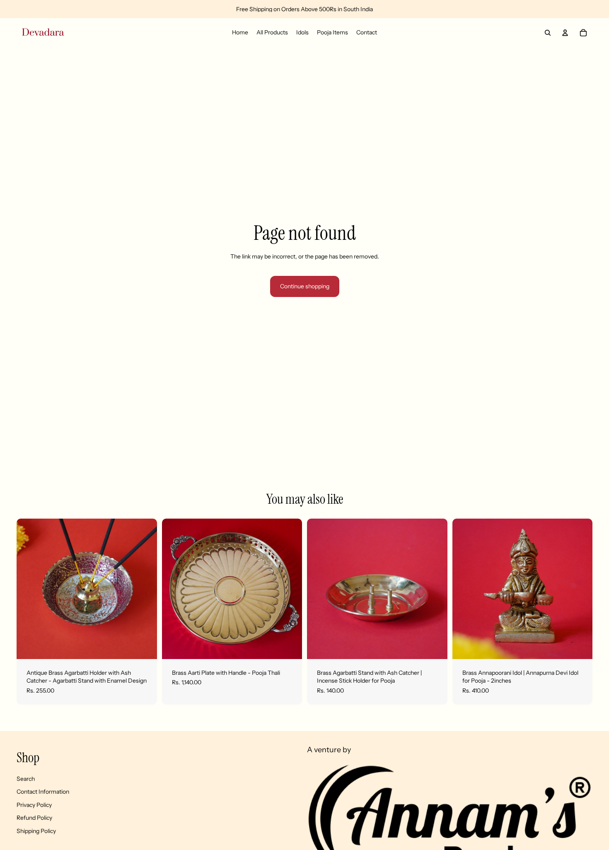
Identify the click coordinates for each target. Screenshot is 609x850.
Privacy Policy (34, 805)
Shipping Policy (36, 831)
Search (26, 778)
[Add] (144, 646)
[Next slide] (144, 589)
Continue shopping (304, 286)
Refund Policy (34, 818)
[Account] (565, 33)
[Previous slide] (29, 589)
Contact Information (43, 792)
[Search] (548, 33)
